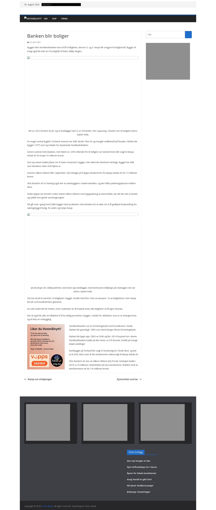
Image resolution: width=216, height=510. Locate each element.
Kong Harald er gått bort (139, 479)
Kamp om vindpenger (40, 379)
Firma (64, 18)
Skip (54, 18)
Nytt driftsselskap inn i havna (142, 467)
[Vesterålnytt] (33, 19)
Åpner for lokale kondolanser (141, 473)
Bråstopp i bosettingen (138, 491)
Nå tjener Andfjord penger (140, 485)
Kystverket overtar (127, 379)
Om (45, 18)
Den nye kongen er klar (138, 460)
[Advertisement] (168, 61)
